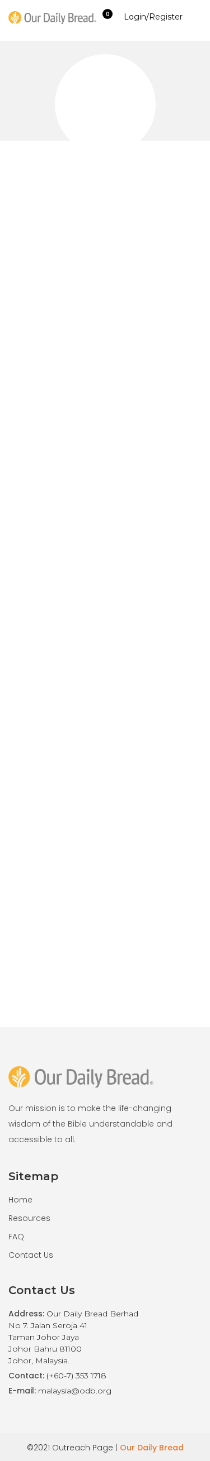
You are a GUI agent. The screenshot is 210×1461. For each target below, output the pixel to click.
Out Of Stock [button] (78, 654)
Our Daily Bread (152, 1447)
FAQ (16, 1236)
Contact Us (30, 1255)
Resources (29, 1218)
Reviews (166, 876)
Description (51, 876)
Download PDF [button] (155, 654)
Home (20, 1199)
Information (112, 876)
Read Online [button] (77, 677)
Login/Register (153, 17)
